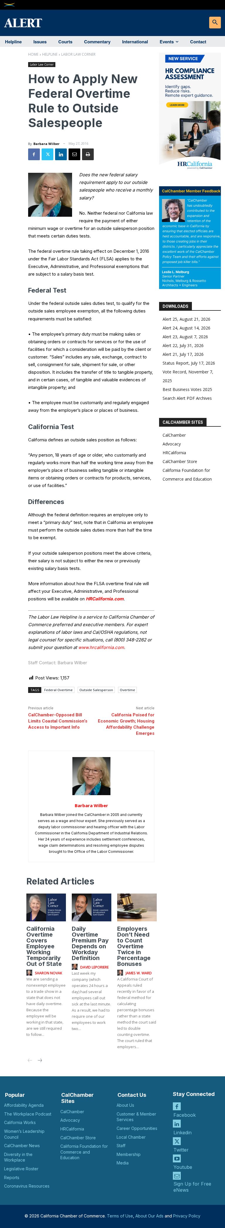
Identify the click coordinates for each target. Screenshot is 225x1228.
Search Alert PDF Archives (187, 398)
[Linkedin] (61, 154)
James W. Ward (139, 973)
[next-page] (39, 1061)
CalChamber (174, 435)
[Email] (74, 154)
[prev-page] (30, 1061)
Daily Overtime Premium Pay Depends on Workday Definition (90, 943)
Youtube (182, 1167)
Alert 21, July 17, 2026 (183, 354)
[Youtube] (177, 1158)
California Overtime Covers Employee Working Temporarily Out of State (44, 946)
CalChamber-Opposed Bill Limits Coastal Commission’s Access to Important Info (57, 721)
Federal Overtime (58, 690)
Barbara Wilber (46, 143)
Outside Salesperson (96, 690)
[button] (215, 22)
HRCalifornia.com (105, 599)
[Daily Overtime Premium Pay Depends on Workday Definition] (91, 907)
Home (33, 54)
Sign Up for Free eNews (192, 1187)
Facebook (184, 1115)
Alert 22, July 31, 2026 (183, 345)
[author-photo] (30, 973)
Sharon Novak (48, 973)
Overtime (127, 690)
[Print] (88, 154)
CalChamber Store (180, 461)
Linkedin (182, 1132)
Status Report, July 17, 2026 (189, 363)
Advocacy (172, 444)
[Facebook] (34, 154)
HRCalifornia (174, 452)
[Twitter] (47, 154)
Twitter (181, 1150)
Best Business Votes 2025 (187, 389)
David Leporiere (94, 967)
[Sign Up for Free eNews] (177, 1176)
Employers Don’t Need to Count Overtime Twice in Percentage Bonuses (134, 946)
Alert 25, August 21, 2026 (186, 319)
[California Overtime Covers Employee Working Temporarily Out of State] (46, 907)
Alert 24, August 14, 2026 (186, 328)
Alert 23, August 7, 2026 (185, 336)
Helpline (49, 54)
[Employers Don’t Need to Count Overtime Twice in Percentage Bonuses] (137, 907)
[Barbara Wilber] (91, 776)
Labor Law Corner (78, 54)
